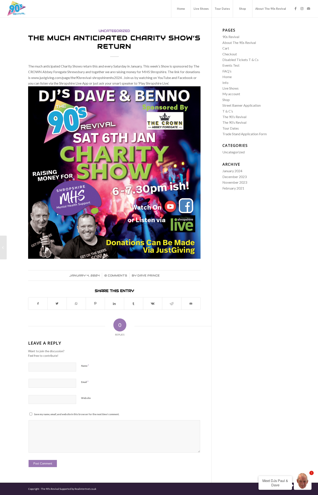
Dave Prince (148, 275)
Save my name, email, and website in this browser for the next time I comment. (76, 414)
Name (85, 365)
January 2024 (232, 171)
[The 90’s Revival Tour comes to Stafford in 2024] (3, 247)
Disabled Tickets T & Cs (240, 60)
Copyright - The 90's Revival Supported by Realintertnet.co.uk (62, 488)
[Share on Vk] (152, 303)
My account (231, 94)
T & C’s (227, 111)
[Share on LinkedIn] (114, 303)
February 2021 (233, 188)
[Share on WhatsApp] (76, 303)
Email (84, 382)
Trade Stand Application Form (244, 134)
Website (86, 398)
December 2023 (234, 177)
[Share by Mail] (190, 303)
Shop (226, 100)
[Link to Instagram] (302, 8)
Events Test (230, 65)
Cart (225, 48)
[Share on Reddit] (171, 303)
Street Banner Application (241, 105)
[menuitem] (181, 8)
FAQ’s (226, 71)
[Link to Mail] (308, 8)
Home (227, 77)
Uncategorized (114, 31)
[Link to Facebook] (295, 8)
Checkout (229, 54)
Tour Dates (230, 128)
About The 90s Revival (239, 42)
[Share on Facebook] (37, 303)
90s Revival (230, 37)
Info (225, 82)
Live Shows (230, 88)
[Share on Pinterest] (95, 303)
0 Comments (115, 275)
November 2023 (234, 182)
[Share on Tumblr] (133, 303)
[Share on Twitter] (57, 303)
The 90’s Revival (234, 117)
